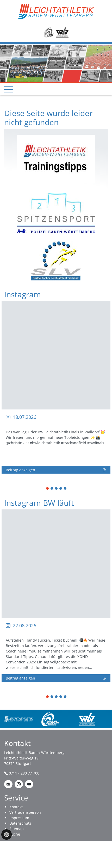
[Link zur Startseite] (56, 11)
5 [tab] (65, 489)
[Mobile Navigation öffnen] (8, 89)
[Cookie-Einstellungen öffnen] (6, 834)
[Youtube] (29, 784)
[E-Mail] (8, 784)
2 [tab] (52, 489)
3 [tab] (56, 489)
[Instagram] (19, 784)
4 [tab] (61, 489)
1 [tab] (48, 489)
